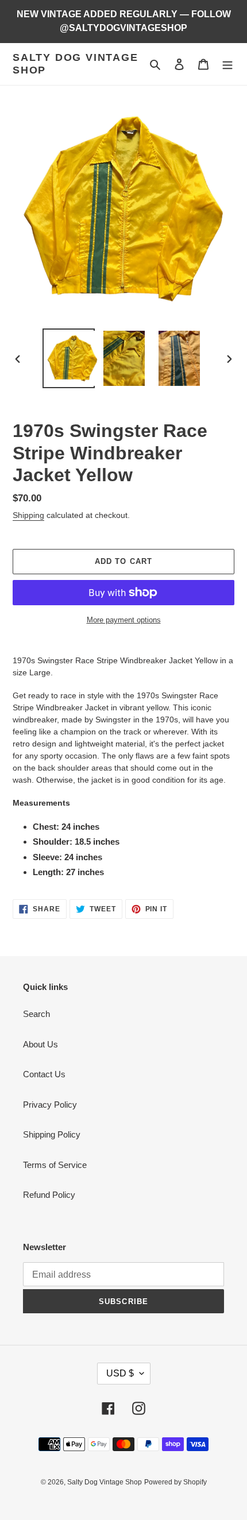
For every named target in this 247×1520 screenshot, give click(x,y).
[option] (69, 358)
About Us (40, 1044)
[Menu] (227, 64)
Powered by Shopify (175, 1482)
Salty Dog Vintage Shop (75, 64)
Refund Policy (49, 1195)
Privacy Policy (50, 1104)
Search (36, 1014)
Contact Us (44, 1074)
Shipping (28, 515)
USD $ (120, 1373)
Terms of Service (55, 1165)
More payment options (124, 620)
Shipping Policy (51, 1134)
